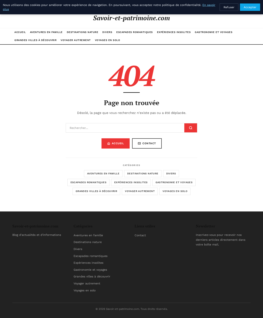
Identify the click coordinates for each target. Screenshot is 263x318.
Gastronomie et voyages (213, 32)
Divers (107, 32)
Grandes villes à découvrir (35, 40)
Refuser (229, 7)
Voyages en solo (107, 40)
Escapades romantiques (134, 32)
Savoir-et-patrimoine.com (131, 18)
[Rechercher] (190, 127)
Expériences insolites (174, 32)
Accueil (20, 32)
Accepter (250, 7)
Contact (149, 143)
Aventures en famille (46, 32)
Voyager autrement (76, 40)
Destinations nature (82, 32)
